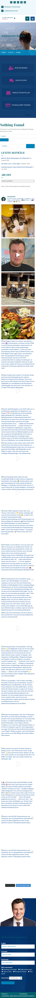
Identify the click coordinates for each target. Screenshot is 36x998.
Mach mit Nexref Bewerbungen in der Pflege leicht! (15, 158)
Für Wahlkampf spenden (21, 105)
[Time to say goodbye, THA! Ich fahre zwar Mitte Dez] (18, 696)
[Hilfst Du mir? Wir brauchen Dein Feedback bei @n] (18, 220)
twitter (21, 2)
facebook (15, 2)
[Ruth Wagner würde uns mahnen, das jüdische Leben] (18, 356)
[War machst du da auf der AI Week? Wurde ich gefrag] (18, 764)
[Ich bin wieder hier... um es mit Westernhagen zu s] (18, 254)
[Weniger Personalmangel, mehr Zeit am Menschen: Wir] (18, 730)
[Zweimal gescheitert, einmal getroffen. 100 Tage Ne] (18, 662)
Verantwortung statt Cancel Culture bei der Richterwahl (16, 167)
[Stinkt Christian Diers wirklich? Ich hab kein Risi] (18, 390)
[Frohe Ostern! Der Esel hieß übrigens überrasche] (18, 288)
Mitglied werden (21, 68)
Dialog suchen (21, 80)
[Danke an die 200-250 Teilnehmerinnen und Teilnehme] (18, 832)
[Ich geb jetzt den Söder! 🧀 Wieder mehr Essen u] (18, 322)
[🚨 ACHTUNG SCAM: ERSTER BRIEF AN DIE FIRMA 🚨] (18, 798)
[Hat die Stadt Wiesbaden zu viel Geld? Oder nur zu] (18, 424)
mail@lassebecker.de (11, 11)
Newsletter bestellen (21, 93)
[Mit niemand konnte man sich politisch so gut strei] (18, 594)
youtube (25, 2)
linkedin (18, 2)
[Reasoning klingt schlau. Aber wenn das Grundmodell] (18, 492)
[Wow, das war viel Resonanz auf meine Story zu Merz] (18, 628)
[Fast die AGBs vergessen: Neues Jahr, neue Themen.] (18, 526)
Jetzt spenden (27, 19)
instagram (11, 2)
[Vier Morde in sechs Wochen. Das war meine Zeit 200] (18, 560)
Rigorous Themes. (13, 994)
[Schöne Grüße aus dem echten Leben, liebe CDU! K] (18, 458)
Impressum (4, 191)
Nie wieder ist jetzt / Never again (10, 164)
